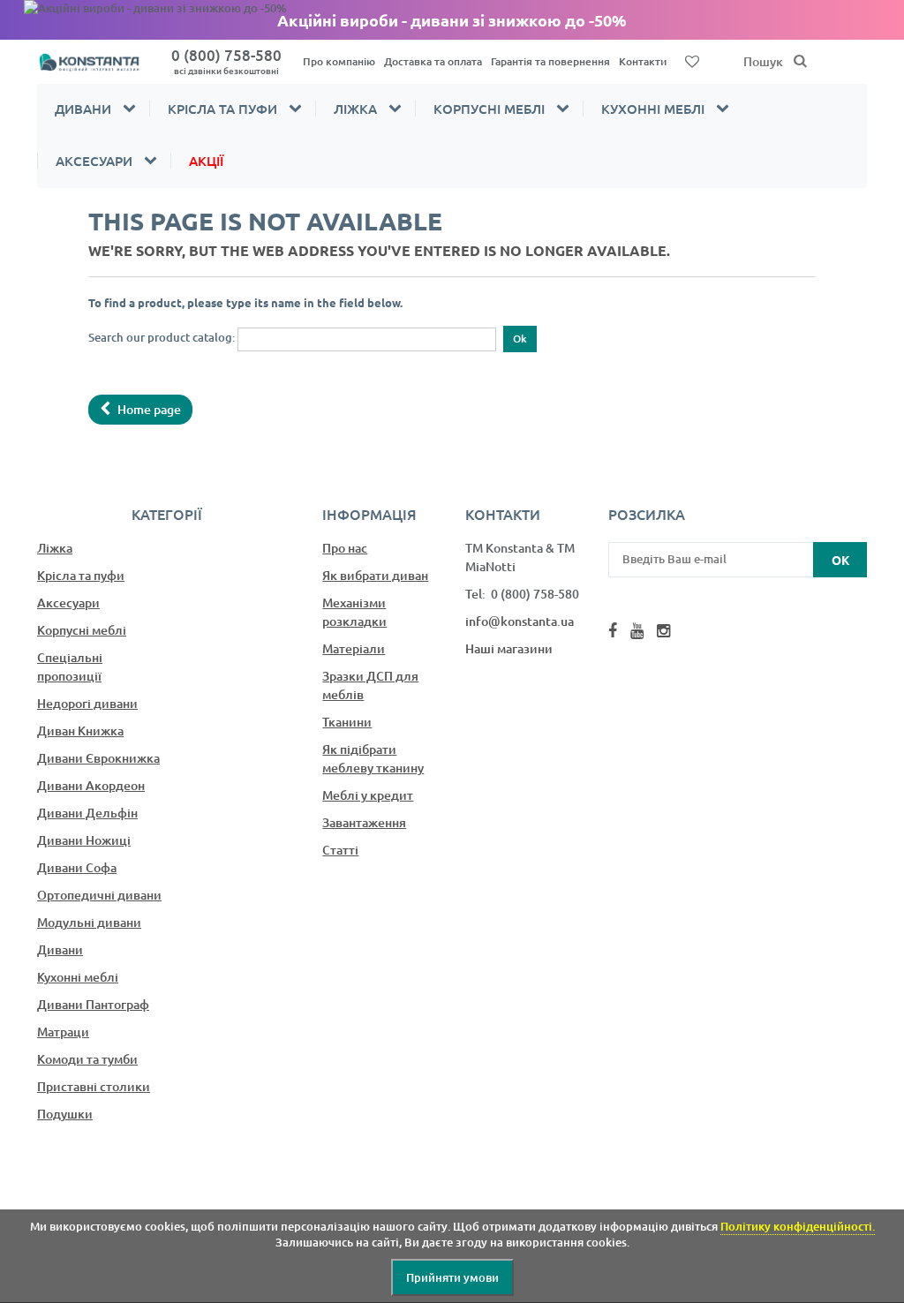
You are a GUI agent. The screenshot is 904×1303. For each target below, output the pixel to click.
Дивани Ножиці (84, 840)
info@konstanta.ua (519, 621)
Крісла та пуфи (222, 109)
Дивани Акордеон (91, 785)
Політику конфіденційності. (797, 1226)
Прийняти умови (452, 1277)
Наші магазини (509, 648)
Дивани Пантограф (93, 1004)
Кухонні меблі (652, 109)
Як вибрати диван (375, 575)
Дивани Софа (77, 867)
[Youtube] (637, 630)
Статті (340, 849)
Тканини (347, 721)
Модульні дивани (89, 922)
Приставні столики (93, 1086)
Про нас (344, 547)
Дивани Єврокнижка (98, 757)
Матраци (63, 1031)
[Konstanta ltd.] (95, 62)
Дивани (83, 109)
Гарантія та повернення (550, 61)
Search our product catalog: (161, 337)
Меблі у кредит (367, 795)
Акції (206, 161)
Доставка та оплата (433, 61)
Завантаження (364, 822)
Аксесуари (94, 161)
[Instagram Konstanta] (663, 630)
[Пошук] (800, 61)
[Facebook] (612, 630)
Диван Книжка (80, 730)
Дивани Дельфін (87, 812)
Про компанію (339, 61)
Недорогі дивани (87, 703)
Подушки (65, 1113)
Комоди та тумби (87, 1059)
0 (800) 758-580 (226, 61)
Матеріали (353, 648)
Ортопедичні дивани (99, 894)
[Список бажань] (692, 60)
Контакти (643, 61)
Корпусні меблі (489, 109)
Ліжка (355, 109)
